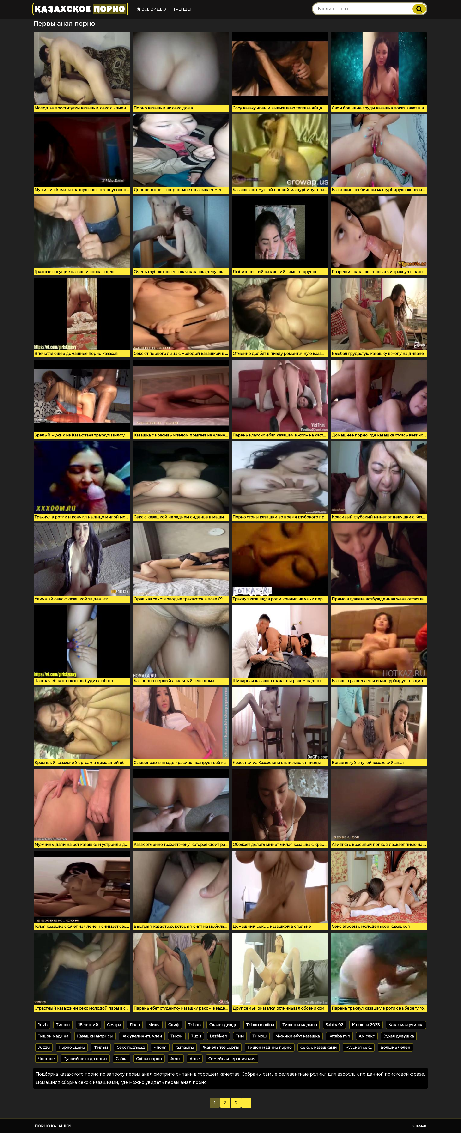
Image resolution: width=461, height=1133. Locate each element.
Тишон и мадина (300, 1025)
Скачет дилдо (223, 1025)
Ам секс (367, 1036)
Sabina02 (334, 1025)
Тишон (63, 1025)
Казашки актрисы (95, 1036)
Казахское (80, 9)
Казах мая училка (405, 1025)
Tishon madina (260, 1025)
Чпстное (46, 1058)
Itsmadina (184, 1047)
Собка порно (149, 1058)
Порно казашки (53, 1126)
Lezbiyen (218, 1036)
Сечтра (114, 1025)
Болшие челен (395, 1047)
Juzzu (44, 1047)
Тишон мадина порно (270, 1047)
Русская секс (359, 1047)
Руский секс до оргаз (85, 1058)
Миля (154, 1025)
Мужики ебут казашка (297, 1036)
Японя (160, 1047)
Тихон (177, 1036)
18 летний (88, 1025)
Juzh (43, 1025)
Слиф (173, 1025)
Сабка (121, 1058)
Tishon (194, 1025)
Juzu (196, 1036)
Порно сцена (72, 1047)
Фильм (101, 1047)
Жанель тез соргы (221, 1047)
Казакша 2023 (366, 1025)
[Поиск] (419, 9)
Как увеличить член (141, 1036)
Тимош (260, 1036)
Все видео (153, 9)
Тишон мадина (53, 1036)
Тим (240, 1036)
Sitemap (419, 1126)
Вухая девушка (398, 1036)
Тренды (182, 9)
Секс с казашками (318, 1047)
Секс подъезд (131, 1047)
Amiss (175, 1058)
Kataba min (339, 1036)
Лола (135, 1025)
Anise (195, 1058)
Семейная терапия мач (231, 1058)
